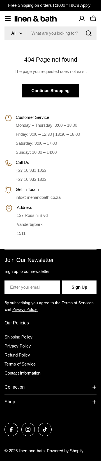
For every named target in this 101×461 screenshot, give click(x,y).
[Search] (88, 33)
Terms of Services (77, 302)
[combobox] (50, 33)
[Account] (82, 18)
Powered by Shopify (65, 450)
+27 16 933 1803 (31, 179)
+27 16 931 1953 (31, 170)
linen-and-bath (32, 450)
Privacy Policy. (25, 309)
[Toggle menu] (7, 18)
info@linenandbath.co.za (38, 197)
